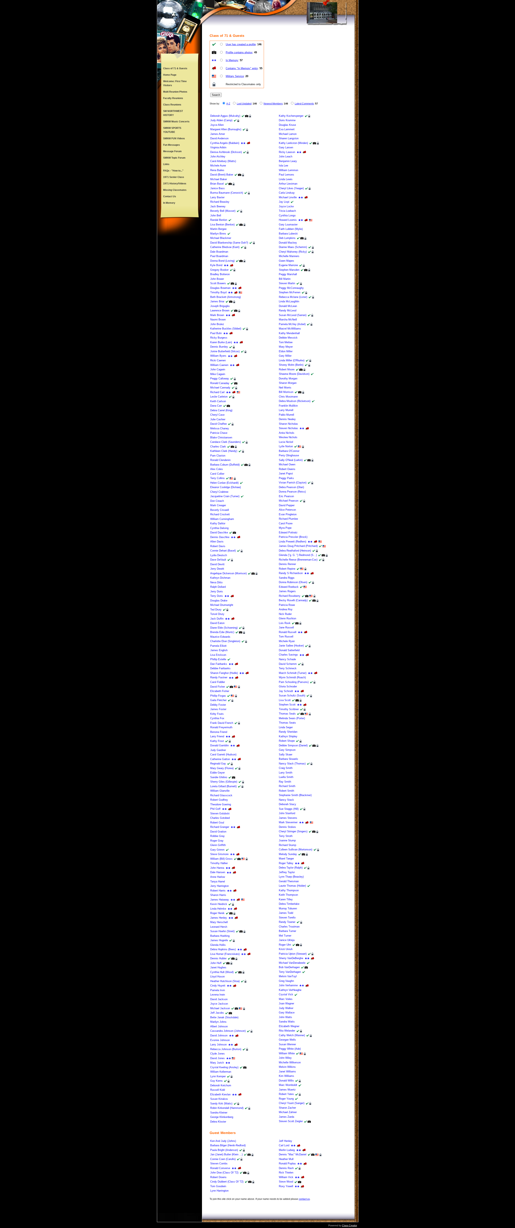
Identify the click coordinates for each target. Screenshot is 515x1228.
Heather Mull (286, 1159)
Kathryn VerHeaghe (290, 989)
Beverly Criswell (219, 509)
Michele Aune (218, 165)
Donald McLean (288, 306)
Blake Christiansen (221, 437)
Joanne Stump (287, 840)
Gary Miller (285, 355)
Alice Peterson (287, 509)
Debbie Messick (288, 337)
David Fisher (217, 686)
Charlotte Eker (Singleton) (225, 641)
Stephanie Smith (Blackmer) (295, 795)
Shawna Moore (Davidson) (294, 373)
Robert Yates (286, 1094)
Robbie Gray (217, 836)
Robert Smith (286, 790)
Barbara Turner (287, 931)
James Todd (286, 912)
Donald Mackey (288, 242)
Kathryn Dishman (220, 577)
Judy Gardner (218, 750)
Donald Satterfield (289, 650)
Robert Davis (217, 546)
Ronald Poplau (287, 1163)
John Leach (285, 156)
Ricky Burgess (218, 337)
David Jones (217, 1058)
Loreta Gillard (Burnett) (223, 786)
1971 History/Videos (174, 183)
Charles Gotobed (220, 817)
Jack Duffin (217, 618)
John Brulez (217, 324)
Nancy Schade (287, 659)
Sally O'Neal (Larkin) (291, 460)
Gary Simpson (287, 749)
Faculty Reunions (173, 98)
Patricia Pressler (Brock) (293, 536)
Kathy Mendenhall (289, 333)
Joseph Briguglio (220, 306)
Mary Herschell (219, 922)
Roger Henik (217, 913)
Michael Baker (218, 179)
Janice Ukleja (287, 940)
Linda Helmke (218, 908)
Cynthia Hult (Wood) (222, 972)
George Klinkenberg (221, 1117)
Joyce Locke (286, 206)
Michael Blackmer (220, 238)
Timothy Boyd (218, 292)
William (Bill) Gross (221, 858)
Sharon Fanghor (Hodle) (224, 672)
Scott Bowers (218, 283)
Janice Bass (217, 188)
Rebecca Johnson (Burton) (225, 1049)
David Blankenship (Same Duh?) (229, 242)
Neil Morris (285, 387)
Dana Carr (216, 405)
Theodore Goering (220, 804)
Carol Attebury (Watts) (223, 161)
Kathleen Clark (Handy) (223, 450)
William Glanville (220, 790)
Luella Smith (286, 777)
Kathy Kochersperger (291, 115)
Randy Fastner (218, 677)
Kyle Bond (216, 265)
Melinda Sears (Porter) (292, 718)
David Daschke (219, 532)
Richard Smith (287, 786)
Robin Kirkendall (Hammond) (226, 1107)
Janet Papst (286, 473)
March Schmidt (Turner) (292, 672)
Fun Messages (171, 145)
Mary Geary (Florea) (222, 768)
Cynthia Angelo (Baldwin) (224, 143)
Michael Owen (287, 464)
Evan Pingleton (288, 514)
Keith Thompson (288, 894)
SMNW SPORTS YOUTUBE (172, 130)
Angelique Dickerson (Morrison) (228, 573)
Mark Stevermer (288, 822)
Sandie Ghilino (218, 777)
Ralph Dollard (218, 586)
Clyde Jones (217, 1053)
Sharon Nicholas (288, 423)
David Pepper (287, 505)
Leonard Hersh (218, 926)
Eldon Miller (286, 351)
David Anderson (219, 138)
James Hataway (219, 899)
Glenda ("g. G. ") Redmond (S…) (298, 555)
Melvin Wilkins (287, 1066)
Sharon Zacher (287, 1107)
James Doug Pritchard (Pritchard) (298, 545)
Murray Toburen (288, 908)
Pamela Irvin (217, 990)
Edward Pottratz (288, 532)
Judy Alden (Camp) (221, 120)
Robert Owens (287, 469)
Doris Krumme (287, 120)
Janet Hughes (218, 967)
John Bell (215, 215)
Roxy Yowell (286, 1186)
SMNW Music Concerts (176, 121)
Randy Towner (287, 921)
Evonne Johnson (220, 1040)
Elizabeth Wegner (289, 1026)
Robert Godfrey (219, 799)
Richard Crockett (220, 514)
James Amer (217, 133)
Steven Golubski (220, 813)
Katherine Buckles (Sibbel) (225, 328)
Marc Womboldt (288, 1085)
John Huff (215, 963)
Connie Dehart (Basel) (223, 550)
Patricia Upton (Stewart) (293, 953)
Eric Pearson (286, 496)
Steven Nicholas (288, 428)
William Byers (218, 355)
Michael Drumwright (221, 604)
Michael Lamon (288, 133)
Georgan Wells (287, 1039)
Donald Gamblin (219, 745)
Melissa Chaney (219, 428)
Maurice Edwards (220, 636)
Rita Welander (287, 1030)
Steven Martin (287, 283)
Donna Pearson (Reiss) (292, 491)
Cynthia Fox (217, 718)
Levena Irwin (217, 994)
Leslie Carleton (219, 396)
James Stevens (288, 817)
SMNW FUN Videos (174, 138)
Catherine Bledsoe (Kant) (224, 247)
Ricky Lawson (287, 152)
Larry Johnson (218, 1044)
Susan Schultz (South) (292, 695)
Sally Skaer (285, 754)
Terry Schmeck (288, 668)
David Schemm (288, 663)
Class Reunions (172, 104)
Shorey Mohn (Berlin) (291, 364)
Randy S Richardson (291, 573)
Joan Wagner (286, 1003)
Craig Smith (286, 767)
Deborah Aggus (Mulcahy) (225, 115)
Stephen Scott (287, 704)
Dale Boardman (219, 251)
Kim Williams (286, 1075)
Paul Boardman (219, 256)
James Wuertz (287, 1089)
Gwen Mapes (286, 260)
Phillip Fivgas (218, 695)
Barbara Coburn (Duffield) (225, 464)
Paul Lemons (286, 174)
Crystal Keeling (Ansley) (224, 1067)
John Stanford (287, 813)
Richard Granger (219, 826)
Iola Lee (283, 165)
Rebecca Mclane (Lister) (293, 296)
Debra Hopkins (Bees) (223, 949)
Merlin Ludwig (287, 1150)
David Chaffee (218, 423)
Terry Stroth (286, 836)
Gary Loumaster (288, 224)
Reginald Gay (218, 763)
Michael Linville (288, 197)
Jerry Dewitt (217, 568)
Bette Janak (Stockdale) (224, 1017)
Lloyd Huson (217, 976)
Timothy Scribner (289, 709)
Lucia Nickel (286, 441)
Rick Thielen (286, 1172)
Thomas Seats (287, 722)
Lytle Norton (286, 446)
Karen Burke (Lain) (221, 342)
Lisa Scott (285, 700)
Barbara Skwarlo (288, 758)
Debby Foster (218, 704)
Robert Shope (287, 740)
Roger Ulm (285, 944)
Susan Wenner (287, 1044)
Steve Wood (286, 1181)
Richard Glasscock (221, 795)
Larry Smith (285, 772)
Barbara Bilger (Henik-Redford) (228, 1145)
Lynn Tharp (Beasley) (291, 876)
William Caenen (219, 365)
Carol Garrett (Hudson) (223, 754)
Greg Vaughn (286, 980)
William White (287, 1053)
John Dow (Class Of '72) (224, 1172)
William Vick (286, 1177)
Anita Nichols (286, 432)
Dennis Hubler (218, 958)
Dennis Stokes (287, 826)
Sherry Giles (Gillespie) (223, 781)
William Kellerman (220, 1071)
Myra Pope (285, 527)
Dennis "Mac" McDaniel (292, 1154)
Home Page (169, 74)
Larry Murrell (286, 410)
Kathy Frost (217, 741)
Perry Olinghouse (289, 455)
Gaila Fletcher (218, 700)
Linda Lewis (286, 179)
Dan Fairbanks (218, 663)
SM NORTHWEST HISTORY (173, 113)
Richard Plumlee (288, 518)
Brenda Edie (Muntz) (222, 632)
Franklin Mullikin (288, 405)
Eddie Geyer (217, 772)
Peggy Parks (286, 478)
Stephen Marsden (289, 269)
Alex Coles (216, 469)
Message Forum (172, 151)
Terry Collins (217, 478)
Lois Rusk (284, 623)
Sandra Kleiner (218, 1112)
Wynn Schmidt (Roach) (292, 677)
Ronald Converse (220, 1168)
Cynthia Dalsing (219, 528)
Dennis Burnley (219, 346)
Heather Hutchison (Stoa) (225, 981)
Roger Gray (217, 840)
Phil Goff (215, 808)
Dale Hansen (217, 872)
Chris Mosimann (288, 396)
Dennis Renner (287, 564)
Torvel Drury (217, 614)
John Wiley (285, 1057)
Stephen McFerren (289, 292)
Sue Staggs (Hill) (289, 808)
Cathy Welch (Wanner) (292, 1035)
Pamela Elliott (218, 645)
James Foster (218, 709)
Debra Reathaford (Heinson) (295, 550)
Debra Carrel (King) (221, 410)
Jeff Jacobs (217, 1012)
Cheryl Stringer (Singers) (293, 831)
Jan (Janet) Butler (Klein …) (226, 1154)
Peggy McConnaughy (291, 287)
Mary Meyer (286, 346)
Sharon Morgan (288, 382)
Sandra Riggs (287, 577)
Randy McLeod (287, 310)
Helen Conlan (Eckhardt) (224, 482)
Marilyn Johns (218, 1021)
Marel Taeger (286, 858)
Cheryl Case (217, 414)
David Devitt (217, 564)
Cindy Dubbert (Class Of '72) (226, 1181)
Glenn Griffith (218, 845)
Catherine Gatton (220, 759)
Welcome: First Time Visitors (175, 83)
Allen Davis (217, 541)
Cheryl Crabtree (219, 491)
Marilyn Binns (218, 233)
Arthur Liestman (288, 183)
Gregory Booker (219, 269)
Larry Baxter (217, 197)
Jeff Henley (285, 1140)
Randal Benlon (218, 219)
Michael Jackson (220, 1008)
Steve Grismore (219, 854)
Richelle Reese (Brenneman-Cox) (298, 559)
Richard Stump (287, 845)
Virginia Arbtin (218, 147)
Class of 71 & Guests (175, 68)
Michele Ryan (287, 641)
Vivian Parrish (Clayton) (292, 482)
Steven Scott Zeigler (291, 1121)
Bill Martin (284, 278)
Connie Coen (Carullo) (223, 1159)
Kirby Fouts (217, 713)
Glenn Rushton (287, 618)
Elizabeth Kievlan (220, 1094)
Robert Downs (218, 1177)
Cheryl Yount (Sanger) (291, 1103)
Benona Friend (218, 731)
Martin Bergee (218, 228)
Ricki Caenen (218, 360)
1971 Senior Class (173, 177)
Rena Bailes (217, 170)
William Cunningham (222, 519)
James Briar (217, 301)
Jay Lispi (284, 201)
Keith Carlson (218, 401)
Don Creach (217, 500)
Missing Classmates (174, 190)
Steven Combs (219, 1163)
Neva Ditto (216, 582)
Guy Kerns (216, 1080)
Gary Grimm (217, 849)
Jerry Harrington (219, 885)
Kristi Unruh (286, 949)
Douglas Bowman (220, 287)
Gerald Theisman (289, 881)
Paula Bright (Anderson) (224, 1150)
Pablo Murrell (286, 414)
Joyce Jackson (219, 1003)
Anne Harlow (217, 876)
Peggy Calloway (219, 378)
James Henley (218, 917)
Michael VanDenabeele (292, 962)
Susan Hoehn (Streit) (222, 931)
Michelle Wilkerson (290, 1062)
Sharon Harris (218, 894)
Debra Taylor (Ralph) (291, 867)
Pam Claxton (217, 455)
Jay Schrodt (286, 691)
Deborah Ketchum (220, 1085)
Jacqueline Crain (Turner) (224, 496)
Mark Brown (217, 315)
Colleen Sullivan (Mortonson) (295, 849)
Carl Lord (284, 1145)
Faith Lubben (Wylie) (291, 228)
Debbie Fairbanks (220, 668)
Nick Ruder (285, 614)
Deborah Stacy (287, 804)
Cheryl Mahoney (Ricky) (293, 251)
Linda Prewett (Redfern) (292, 541)
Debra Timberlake (289, 903)
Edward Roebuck (289, 586)
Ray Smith (285, 781)
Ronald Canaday (219, 383)
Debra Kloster (218, 1121)
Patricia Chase (218, 432)
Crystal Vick (286, 994)
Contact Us (169, 196)
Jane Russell (286, 627)
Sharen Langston (289, 138)
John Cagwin (217, 369)
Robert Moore (287, 369)
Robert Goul (217, 822)
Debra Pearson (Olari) (291, 487)
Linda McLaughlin (289, 301)
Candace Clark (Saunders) (225, 441)
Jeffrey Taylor (287, 872)
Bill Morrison (286, 391)
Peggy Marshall (288, 274)
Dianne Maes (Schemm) (293, 247)
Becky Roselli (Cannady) (293, 600)
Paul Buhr (216, 333)
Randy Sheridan (288, 731)
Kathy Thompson (289, 890)
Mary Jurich (217, 1062)
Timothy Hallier (219, 863)
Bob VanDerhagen (289, 967)
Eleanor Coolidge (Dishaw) (225, 487)
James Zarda (286, 1116)
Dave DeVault (218, 559)
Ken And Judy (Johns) (223, 1140)
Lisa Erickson (218, 654)
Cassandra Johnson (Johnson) (228, 1030)
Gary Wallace (287, 1012)
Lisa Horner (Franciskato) (225, 953)
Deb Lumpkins (287, 238)
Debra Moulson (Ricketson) (294, 401)
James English (219, 650)
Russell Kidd (217, 1089)
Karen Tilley (286, 899)
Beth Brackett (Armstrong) (225, 296)
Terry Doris (216, 595)
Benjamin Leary (288, 161)
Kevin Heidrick (218, 904)
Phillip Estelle (218, 659)
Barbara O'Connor (289, 450)
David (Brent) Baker (221, 174)
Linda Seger (286, 727)
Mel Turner (285, 935)
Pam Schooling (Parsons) (294, 682)
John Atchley (217, 156)
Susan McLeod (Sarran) (292, 315)
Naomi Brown (218, 319)
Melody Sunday (288, 854)
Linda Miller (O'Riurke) (291, 360)
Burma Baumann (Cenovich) (226, 192)
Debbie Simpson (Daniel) (293, 745)
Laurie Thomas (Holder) (292, 885)
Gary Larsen (286, 147)
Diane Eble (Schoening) (224, 627)
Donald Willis (286, 1080)
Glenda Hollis (218, 944)
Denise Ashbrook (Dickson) (226, 152)
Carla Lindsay (287, 192)
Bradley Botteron (220, 274)
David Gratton (218, 831)
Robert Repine (287, 568)
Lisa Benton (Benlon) (222, 224)
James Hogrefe (219, 940)
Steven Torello (287, 917)
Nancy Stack (286, 799)
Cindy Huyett (217, 985)
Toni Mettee (286, 342)
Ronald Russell (287, 632)
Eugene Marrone (288, 265)
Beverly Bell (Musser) (222, 210)
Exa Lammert (287, 129)
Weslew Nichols (288, 437)
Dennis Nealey (287, 419)
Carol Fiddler (217, 682)
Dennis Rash (286, 1168)
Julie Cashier (217, 419)
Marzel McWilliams (290, 328)
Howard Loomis (288, 219)
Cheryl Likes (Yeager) (291, 188)
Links (166, 164)
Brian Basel (217, 183)
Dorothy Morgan (288, 378)
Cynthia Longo (287, 215)
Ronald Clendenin (220, 460)
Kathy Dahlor (217, 523)
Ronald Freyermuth (221, 727)
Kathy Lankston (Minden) (293, 143)
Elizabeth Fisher (219, 691)
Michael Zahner (288, 1112)
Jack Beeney (218, 206)
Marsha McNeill (288, 319)
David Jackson (219, 999)
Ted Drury (215, 609)
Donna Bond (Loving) (222, 260)
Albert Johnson (219, 1026)
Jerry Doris (216, 591)
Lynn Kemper (218, 1076)
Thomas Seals (287, 713)
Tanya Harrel (217, 881)
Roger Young (286, 1098)
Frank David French (221, 722)
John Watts (285, 1017)
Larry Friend (217, 736)
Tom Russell (286, 636)
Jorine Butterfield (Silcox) (225, 351)
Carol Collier (217, 473)
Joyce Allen (217, 124)
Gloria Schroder (288, 686)
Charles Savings (288, 654)
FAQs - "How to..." (173, 170)
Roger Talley (286, 863)
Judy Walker (286, 1008)
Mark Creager (218, 505)
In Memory (169, 202)
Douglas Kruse (287, 124)
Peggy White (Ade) (290, 1048)
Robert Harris (218, 890)
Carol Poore (286, 523)
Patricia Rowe (287, 604)
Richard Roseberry (289, 595)
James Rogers (287, 591)
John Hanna (217, 867)
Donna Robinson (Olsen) (293, 582)
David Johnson (219, 1035)
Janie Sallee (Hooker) (291, 645)
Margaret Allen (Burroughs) (225, 129)
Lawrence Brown (219, 310)
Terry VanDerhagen (290, 971)
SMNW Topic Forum (174, 157)
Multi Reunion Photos (175, 91)
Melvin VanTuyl (288, 976)
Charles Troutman (289, 926)
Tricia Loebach (287, 210)
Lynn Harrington (219, 1190)
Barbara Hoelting (220, 935)
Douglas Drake (218, 600)
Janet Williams (287, 1071)
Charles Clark (218, 446)
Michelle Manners (289, 256)
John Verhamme (288, 985)
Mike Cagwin (217, 374)
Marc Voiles (286, 999)
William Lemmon (288, 170)
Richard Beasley (219, 201)
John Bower (217, 278)
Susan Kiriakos (219, 1098)
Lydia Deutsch (218, 555)
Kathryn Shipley (288, 736)
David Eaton (217, 623)
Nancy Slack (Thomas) (292, 763)
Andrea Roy (286, 609)
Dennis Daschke (219, 537)
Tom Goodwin (218, 1186)
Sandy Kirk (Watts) (221, 1103)
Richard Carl (217, 392)
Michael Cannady (220, 387)
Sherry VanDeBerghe (291, 958)
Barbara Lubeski (288, 233)
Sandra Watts (287, 1021)
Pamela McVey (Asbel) (292, 324)
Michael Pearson (288, 500)
